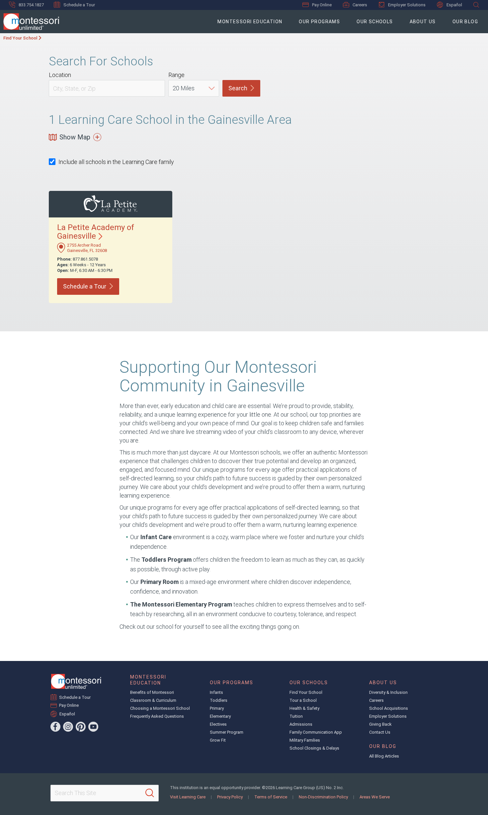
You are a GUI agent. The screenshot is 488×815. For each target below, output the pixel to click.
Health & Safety (304, 708)
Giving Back (380, 724)
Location (60, 74)
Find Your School (20, 38)
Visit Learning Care (187, 796)
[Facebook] (55, 727)
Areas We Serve (375, 796)
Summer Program (226, 732)
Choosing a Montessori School (160, 708)
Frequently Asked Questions (157, 716)
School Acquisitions (388, 708)
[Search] (149, 793)
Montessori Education (249, 21)
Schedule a (84, 286)
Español (454, 4)
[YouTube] (93, 727)
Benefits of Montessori (152, 692)
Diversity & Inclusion (388, 692)
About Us (423, 21)
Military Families (304, 740)
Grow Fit (218, 740)
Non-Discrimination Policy (323, 796)
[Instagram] (68, 727)
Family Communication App (315, 732)
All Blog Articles (384, 756)
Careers (360, 4)
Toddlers (218, 700)
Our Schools (375, 21)
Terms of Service (270, 796)
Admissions (300, 724)
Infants (216, 692)
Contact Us (379, 732)
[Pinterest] (81, 727)
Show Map (75, 137)
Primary (217, 708)
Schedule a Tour (79, 4)
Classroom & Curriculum (153, 700)
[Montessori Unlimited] (29, 21)
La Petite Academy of (95, 232)
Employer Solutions (407, 4)
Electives (218, 724)
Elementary (220, 716)
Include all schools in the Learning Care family (116, 161)
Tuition (296, 716)
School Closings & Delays (314, 748)
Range (176, 74)
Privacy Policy (230, 796)
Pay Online (322, 4)
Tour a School (303, 700)
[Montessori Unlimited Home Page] (76, 681)
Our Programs (319, 21)
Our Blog (465, 21)
